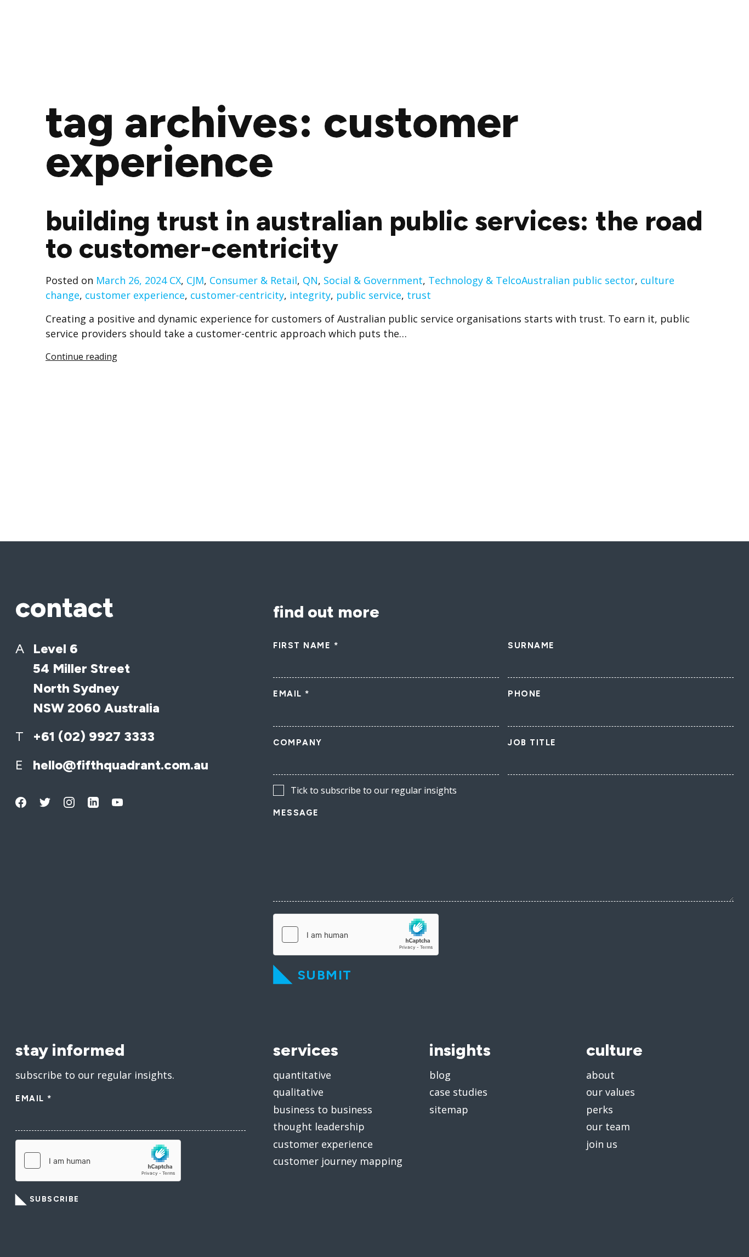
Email (291, 694)
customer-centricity (237, 295)
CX (175, 280)
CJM (195, 280)
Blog (440, 1075)
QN (310, 280)
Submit (324, 975)
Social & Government (373, 280)
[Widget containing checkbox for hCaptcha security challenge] (356, 934)
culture (614, 1050)
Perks (599, 1109)
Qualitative (298, 1092)
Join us (601, 1144)
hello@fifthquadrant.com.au (120, 765)
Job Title (532, 743)
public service (368, 295)
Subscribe (55, 1199)
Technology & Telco (474, 280)
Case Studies (458, 1092)
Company (297, 743)
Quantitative (302, 1075)
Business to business (322, 1109)
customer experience (135, 295)
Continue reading (81, 356)
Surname (531, 645)
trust (419, 295)
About (600, 1075)
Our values (610, 1092)
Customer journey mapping (337, 1161)
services (305, 1050)
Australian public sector (578, 280)
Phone (525, 694)
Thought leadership (319, 1126)
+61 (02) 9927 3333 (94, 736)
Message (296, 813)
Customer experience (323, 1144)
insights (460, 1050)
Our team (608, 1126)
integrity (310, 295)
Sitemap (448, 1109)
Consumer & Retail (253, 280)
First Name (305, 645)
